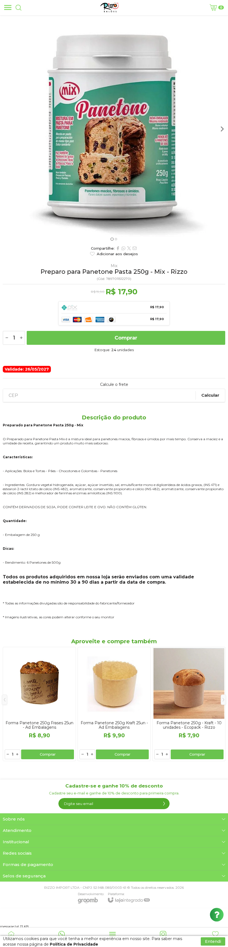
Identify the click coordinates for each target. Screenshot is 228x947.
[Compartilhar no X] (129, 248)
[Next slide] (222, 129)
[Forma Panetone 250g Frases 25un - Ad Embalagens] (39, 704)
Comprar (126, 338)
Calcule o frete (114, 384)
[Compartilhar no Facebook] (118, 248)
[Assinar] (164, 803)
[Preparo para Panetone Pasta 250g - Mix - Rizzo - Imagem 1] (114, 126)
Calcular (210, 395)
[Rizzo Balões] (109, 7)
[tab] (111, 238)
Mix (114, 266)
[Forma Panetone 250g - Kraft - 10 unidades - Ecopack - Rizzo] (189, 704)
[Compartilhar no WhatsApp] (123, 248)
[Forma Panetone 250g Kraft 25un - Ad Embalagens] (114, 704)
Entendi (213, 941)
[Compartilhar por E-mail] (135, 248)
